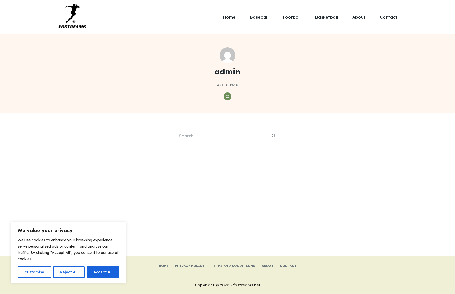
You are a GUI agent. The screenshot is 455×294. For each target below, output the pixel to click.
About (358, 17)
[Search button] (273, 135)
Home (229, 17)
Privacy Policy (189, 266)
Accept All (102, 272)
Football (292, 17)
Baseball (259, 17)
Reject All (69, 272)
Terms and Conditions (233, 266)
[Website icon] (227, 96)
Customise (34, 272)
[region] (68, 252)
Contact (388, 17)
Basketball (326, 17)
